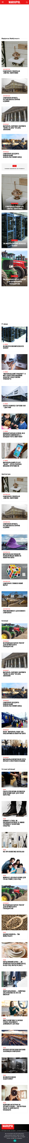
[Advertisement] (14, 19)
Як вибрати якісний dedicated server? (14, 244)
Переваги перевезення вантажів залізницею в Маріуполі (14, 1050)
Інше (4, 789)
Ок (15, 1140)
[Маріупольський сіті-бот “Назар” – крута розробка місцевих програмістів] (14, 450)
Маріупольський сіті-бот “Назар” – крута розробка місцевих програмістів (12, 464)
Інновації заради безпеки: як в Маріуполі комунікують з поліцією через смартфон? (14, 435)
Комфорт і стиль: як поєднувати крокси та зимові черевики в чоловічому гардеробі (13, 823)
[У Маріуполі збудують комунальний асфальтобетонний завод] (14, 142)
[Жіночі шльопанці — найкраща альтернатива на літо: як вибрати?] (14, 979)
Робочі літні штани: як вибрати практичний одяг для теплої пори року (14, 793)
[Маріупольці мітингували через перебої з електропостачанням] (14, 747)
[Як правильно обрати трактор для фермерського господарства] (14, 268)
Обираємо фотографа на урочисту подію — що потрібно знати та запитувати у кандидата (14, 1107)
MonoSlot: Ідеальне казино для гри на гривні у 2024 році (14, 878)
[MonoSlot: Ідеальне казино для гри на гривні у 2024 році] (14, 865)
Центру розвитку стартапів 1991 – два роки (14, 406)
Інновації (6, 124)
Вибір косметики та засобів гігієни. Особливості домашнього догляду (13, 1022)
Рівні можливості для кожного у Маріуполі (14, 612)
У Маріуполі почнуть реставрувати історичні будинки (11, 99)
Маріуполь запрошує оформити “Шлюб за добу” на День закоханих (14, 128)
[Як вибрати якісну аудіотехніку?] (14, 1065)
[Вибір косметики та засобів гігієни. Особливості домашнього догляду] (14, 1008)
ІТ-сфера (14, 240)
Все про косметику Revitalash (13, 851)
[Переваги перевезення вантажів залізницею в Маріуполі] (14, 1038)
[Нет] (27, 1137)
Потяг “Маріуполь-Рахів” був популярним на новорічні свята (14, 733)
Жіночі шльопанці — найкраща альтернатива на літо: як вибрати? (14, 993)
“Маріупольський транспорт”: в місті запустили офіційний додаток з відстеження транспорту (14, 376)
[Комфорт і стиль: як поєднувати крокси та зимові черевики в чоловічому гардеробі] (14, 809)
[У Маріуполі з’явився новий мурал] (14, 571)
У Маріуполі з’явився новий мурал (13, 584)
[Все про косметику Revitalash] (14, 840)
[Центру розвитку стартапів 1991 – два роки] (14, 394)
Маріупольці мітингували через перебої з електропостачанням (14, 760)
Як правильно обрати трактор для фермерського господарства (14, 281)
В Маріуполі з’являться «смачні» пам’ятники (11, 72)
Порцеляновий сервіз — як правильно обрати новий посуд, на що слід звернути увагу (14, 963)
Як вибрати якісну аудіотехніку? (9, 1078)
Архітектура (6, 69)
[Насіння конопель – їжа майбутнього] (14, 922)
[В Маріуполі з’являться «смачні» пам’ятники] (14, 54)
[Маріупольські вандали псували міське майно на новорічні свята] (14, 542)
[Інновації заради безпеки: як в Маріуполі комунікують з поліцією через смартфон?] (14, 421)
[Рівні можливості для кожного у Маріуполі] (14, 599)
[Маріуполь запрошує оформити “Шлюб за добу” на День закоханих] (14, 114)
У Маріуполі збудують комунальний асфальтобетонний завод (12, 155)
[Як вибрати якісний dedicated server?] (14, 230)
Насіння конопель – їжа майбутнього (11, 935)
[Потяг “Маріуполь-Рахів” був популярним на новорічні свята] (14, 720)
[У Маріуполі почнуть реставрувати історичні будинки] (14, 86)
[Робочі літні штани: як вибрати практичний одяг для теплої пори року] (14, 779)
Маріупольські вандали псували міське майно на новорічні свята (12, 556)
